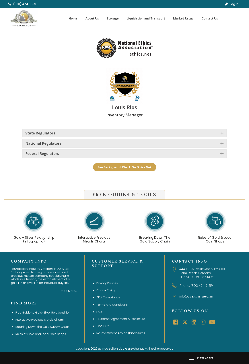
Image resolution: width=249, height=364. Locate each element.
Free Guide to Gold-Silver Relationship (42, 312)
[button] (222, 133)
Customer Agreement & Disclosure (120, 319)
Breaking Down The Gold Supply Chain (154, 239)
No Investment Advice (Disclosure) (120, 333)
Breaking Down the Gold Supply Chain (42, 327)
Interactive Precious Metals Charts (94, 239)
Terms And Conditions (112, 305)
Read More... (68, 291)
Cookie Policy (105, 290)
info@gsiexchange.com (196, 296)
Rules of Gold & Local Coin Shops (215, 239)
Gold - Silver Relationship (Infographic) (33, 239)
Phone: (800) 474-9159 (196, 285)
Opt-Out (102, 326)
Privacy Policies (107, 283)
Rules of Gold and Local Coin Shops (40, 334)
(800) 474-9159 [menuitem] (24, 4)
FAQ (99, 312)
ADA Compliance (108, 297)
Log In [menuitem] (233, 4)
